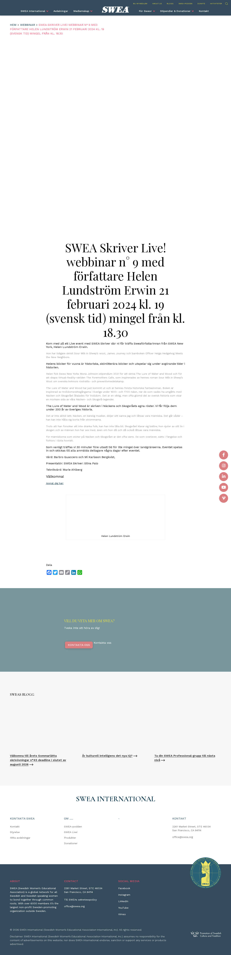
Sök (226, 3)
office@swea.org (182, 837)
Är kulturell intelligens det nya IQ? (107, 755)
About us (157, 4)
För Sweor (145, 11)
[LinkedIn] (223, 476)
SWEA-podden (185, 4)
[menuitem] (34, 11)
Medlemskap (81, 11)
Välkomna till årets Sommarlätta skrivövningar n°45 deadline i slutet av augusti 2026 (38, 760)
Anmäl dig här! (55, 483)
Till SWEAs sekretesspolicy (80, 899)
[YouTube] (223, 487)
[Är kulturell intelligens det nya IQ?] (115, 726)
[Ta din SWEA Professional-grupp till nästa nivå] (187, 726)
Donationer (70, 843)
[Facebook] (223, 454)
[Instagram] (223, 465)
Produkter (70, 837)
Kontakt (204, 11)
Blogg (170, 4)
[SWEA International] (115, 9)
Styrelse (15, 832)
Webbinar (27, 25)
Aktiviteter (216, 4)
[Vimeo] (223, 498)
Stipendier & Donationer (175, 11)
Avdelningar (60, 11)
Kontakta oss (79, 645)
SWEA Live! (71, 832)
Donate (201, 4)
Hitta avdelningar (20, 837)
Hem (13, 25)
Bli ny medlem (140, 4)
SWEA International (33, 11)
